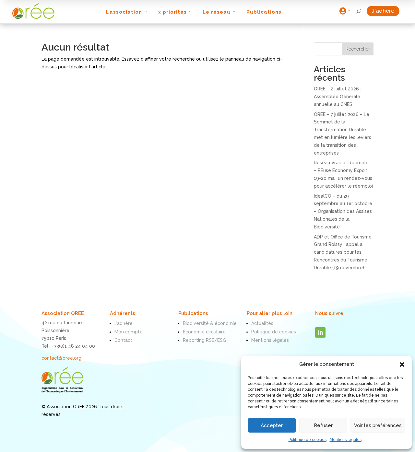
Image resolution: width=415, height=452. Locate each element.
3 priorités (172, 12)
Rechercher (358, 49)
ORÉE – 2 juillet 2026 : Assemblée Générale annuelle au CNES (337, 96)
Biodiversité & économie (210, 323)
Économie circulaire (204, 331)
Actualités (262, 323)
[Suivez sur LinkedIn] (320, 332)
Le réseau (217, 12)
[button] (402, 364)
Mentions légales (346, 439)
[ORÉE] (33, 11)
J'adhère (385, 11)
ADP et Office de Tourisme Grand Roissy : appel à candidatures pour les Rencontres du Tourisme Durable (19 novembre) (343, 252)
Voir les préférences (378, 425)
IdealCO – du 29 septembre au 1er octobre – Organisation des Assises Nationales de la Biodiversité (343, 211)
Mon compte (128, 331)
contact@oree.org (61, 358)
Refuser (323, 425)
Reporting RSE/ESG (204, 340)
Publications (263, 12)
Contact (123, 340)
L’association (124, 12)
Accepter (272, 425)
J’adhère (123, 323)
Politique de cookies (307, 439)
